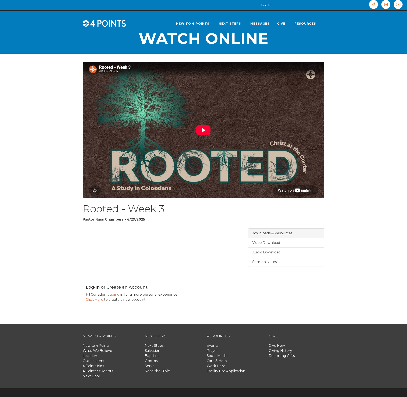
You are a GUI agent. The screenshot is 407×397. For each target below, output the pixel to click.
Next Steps (154, 346)
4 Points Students (98, 371)
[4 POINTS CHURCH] (104, 23)
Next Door (91, 376)
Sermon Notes (264, 262)
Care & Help (217, 361)
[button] (194, 23)
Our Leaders (93, 361)
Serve (150, 366)
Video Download (265, 243)
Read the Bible (157, 371)
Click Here (94, 300)
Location (90, 356)
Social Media (217, 356)
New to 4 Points (96, 346)
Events (212, 346)
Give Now (277, 346)
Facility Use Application (226, 371)
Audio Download (266, 252)
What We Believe (97, 351)
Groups (151, 361)
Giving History (280, 351)
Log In (266, 5)
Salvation (152, 351)
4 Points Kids (93, 366)
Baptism (152, 356)
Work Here (216, 366)
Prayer (212, 351)
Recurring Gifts (282, 356)
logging (113, 294)
